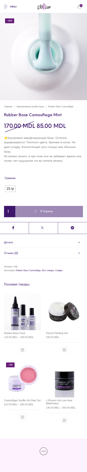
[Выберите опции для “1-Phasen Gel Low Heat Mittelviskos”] (64, 420)
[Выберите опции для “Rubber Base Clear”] (23, 350)
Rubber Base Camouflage (60, 106)
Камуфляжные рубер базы (30, 106)
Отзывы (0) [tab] (11, 253)
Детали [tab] (8, 242)
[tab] (43, 242)
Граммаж (10, 178)
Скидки (59, 270)
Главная (8, 106)
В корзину (46, 211)
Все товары (48, 270)
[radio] (10, 189)
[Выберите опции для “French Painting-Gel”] (64, 350)
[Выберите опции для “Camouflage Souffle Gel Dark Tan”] (23, 417)
